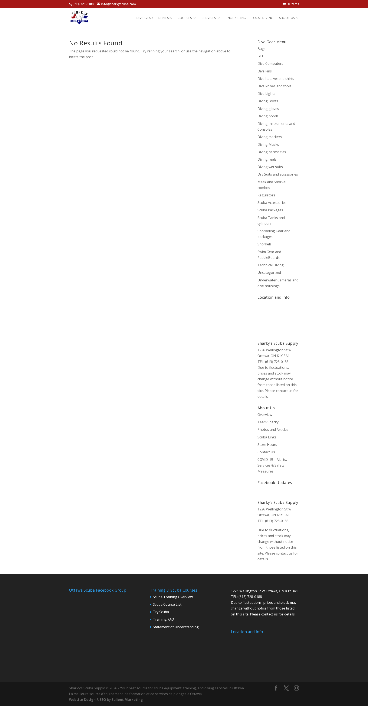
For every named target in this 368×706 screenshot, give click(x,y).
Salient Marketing (127, 699)
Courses (185, 18)
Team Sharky (268, 422)
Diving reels (266, 159)
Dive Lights (266, 93)
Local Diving (262, 18)
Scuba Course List (167, 604)
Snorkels (264, 244)
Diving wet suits (270, 166)
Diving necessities (271, 152)
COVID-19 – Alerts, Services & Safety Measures (272, 465)
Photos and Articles (272, 429)
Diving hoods (268, 116)
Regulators (266, 195)
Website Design (82, 699)
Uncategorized (269, 272)
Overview (264, 414)
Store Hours (267, 444)
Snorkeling (236, 18)
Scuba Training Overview (173, 597)
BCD (260, 56)
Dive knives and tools (274, 86)
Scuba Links (266, 437)
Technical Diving (270, 265)
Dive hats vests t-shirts (275, 78)
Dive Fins (264, 71)
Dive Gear (144, 18)
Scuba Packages (270, 210)
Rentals (165, 18)
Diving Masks (268, 144)
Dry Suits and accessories (277, 174)
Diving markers (269, 136)
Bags (261, 48)
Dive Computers (270, 63)
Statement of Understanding (176, 627)
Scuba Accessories (271, 202)
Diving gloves (268, 108)
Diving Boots (267, 101)
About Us (287, 18)
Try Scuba (161, 611)
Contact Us (266, 452)
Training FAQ (163, 619)
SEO (103, 699)
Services (209, 18)
